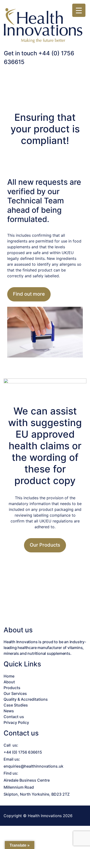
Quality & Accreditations (26, 699)
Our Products (45, 545)
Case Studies (16, 705)
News (9, 710)
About (9, 681)
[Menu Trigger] (78, 10)
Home (9, 676)
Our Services (15, 693)
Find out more (29, 294)
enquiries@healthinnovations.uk (33, 766)
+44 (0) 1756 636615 (23, 752)
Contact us (14, 716)
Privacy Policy (16, 722)
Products (12, 687)
